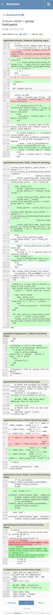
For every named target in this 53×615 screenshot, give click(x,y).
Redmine (17, 613)
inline (24, 34)
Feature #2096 (12, 21)
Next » (41, 603)
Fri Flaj (5, 29)
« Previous (11, 603)
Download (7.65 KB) (15, 15)
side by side (37, 34)
